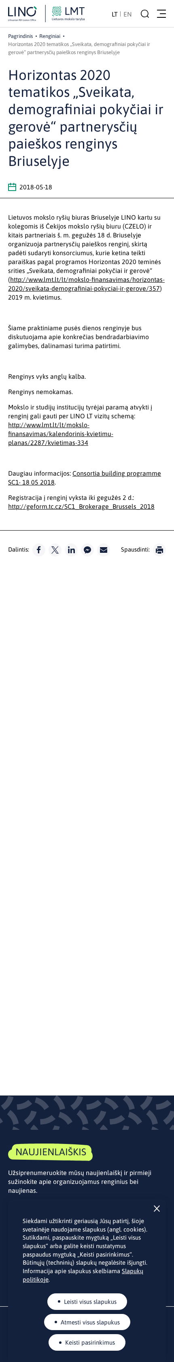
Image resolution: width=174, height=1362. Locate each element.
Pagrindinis (20, 36)
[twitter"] (55, 550)
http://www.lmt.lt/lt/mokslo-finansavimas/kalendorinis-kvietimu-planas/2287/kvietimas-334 (60, 433)
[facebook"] (38, 550)
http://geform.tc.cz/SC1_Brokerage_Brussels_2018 (81, 506)
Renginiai (49, 36)
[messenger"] (87, 550)
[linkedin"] (71, 550)
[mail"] (103, 550)
